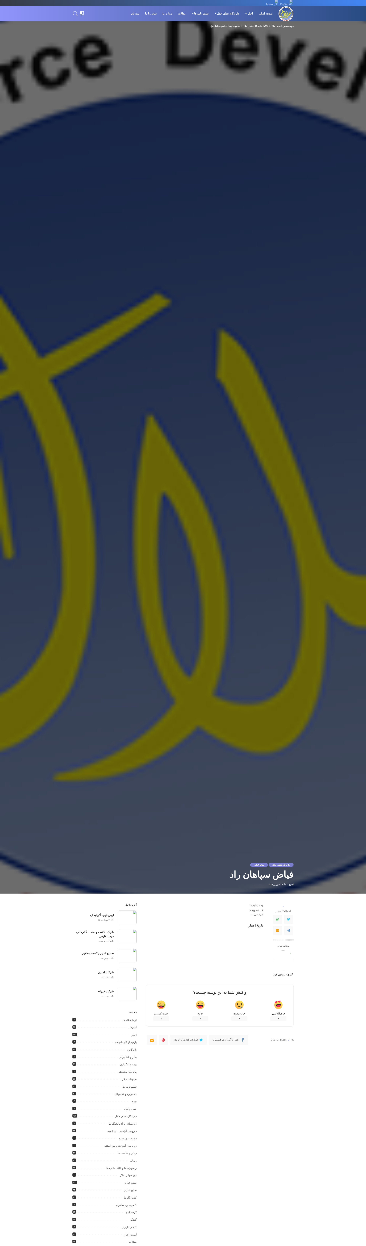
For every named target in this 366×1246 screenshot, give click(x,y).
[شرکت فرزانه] (127, 994)
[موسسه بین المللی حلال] (286, 13)
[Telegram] (288, 930)
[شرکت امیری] (127, 975)
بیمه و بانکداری (128, 1064)
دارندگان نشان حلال (281, 865)
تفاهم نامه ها (130, 1086)
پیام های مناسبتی (127, 1071)
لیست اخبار (130, 1234)
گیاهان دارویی (129, 1227)
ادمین (291, 884)
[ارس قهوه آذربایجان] (127, 918)
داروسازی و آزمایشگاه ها (123, 1123)
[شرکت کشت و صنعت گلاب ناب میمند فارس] (127, 937)
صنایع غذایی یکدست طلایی (97, 953)
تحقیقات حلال (129, 1079)
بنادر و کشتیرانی (128, 1057)
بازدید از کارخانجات (126, 1042)
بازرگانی (132, 1049)
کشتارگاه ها (130, 1197)
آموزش (132, 1027)
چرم (134, 1101)
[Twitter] (288, 919)
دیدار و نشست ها (127, 1153)
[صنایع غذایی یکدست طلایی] (127, 956)
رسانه (133, 1160)
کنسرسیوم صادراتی (126, 1205)
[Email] (277, 930)
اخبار (134, 1034)
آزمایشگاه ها (130, 1020)
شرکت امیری (106, 972)
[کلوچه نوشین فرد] (283, 960)
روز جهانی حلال (128, 1175)
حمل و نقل (130, 1108)
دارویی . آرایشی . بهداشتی (122, 1131)
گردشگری (131, 1212)
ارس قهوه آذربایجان (102, 915)
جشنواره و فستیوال (126, 1094)
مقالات (133, 1241)
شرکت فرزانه (106, 991)
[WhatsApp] (277, 919)
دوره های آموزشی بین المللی (120, 1145)
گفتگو (133, 1219)
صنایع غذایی (259, 865)
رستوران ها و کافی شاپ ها (121, 1168)
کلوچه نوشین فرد (283, 974)
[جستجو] (75, 13)
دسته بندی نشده (128, 1138)
